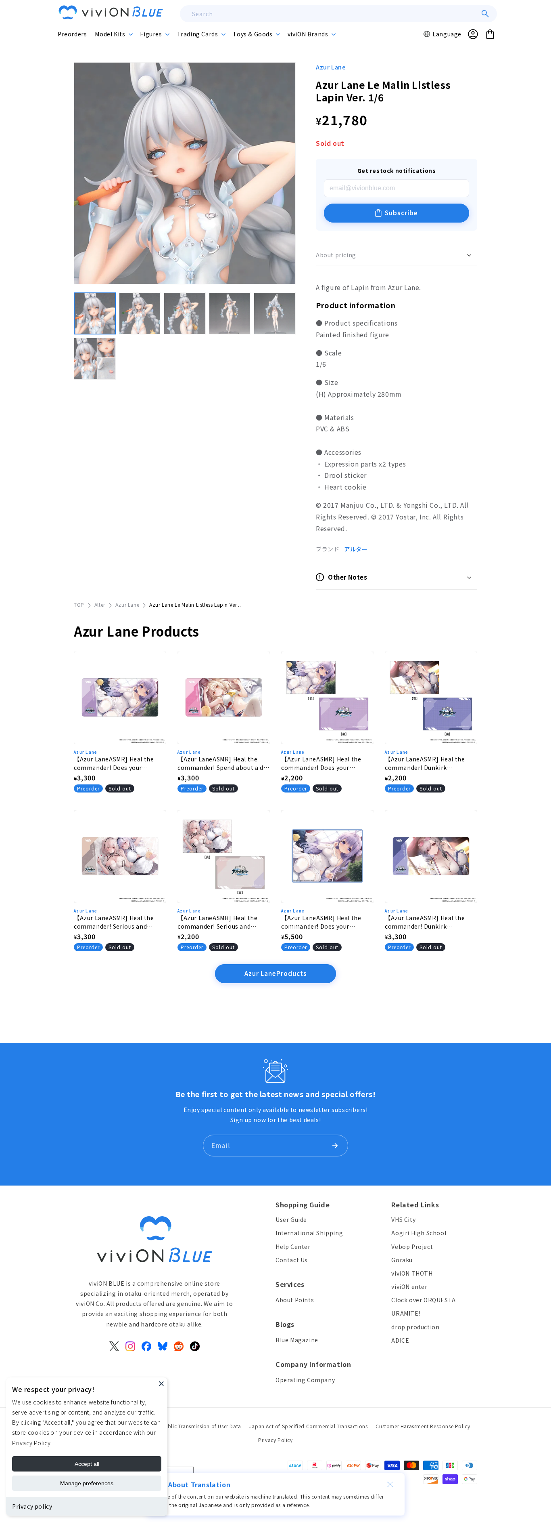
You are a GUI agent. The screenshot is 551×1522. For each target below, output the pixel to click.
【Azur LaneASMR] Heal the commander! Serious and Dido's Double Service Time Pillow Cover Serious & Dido (217, 922)
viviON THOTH (411, 1273)
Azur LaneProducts (275, 973)
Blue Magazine (297, 1340)
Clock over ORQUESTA (423, 1300)
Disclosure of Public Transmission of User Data (184, 1426)
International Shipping (309, 1233)
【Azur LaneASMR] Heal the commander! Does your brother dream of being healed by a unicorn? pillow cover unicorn (326, 763)
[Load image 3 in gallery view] (185, 313)
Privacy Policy (275, 1439)
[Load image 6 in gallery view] (95, 359)
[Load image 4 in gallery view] (230, 313)
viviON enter (409, 1286)
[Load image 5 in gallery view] (275, 313)
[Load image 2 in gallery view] (140, 313)
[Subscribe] (335, 1145)
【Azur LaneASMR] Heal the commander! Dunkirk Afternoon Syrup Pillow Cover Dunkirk (428, 763)
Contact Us (292, 1260)
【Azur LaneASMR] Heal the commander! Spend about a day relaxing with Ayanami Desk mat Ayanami (223, 763)
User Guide (291, 1219)
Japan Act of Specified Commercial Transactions (308, 1426)
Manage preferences (86, 1483)
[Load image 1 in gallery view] (95, 313)
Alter (99, 604)
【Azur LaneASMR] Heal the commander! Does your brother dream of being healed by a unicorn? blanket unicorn (326, 922)
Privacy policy (32, 1506)
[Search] (485, 14)
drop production (415, 1327)
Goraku (402, 1260)
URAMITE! (405, 1313)
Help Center (293, 1246)
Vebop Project (412, 1246)
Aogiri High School (418, 1233)
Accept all (87, 1464)
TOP (79, 604)
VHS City (403, 1219)
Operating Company (305, 1380)
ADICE (400, 1340)
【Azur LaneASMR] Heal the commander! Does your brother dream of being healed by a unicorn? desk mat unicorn (119, 763)
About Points (295, 1300)
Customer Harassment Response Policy (423, 1426)
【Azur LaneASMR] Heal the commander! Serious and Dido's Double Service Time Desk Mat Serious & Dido (114, 922)
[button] (113, 33)
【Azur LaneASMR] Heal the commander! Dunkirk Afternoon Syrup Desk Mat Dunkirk (425, 922)
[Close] (161, 1383)
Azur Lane (330, 67)
